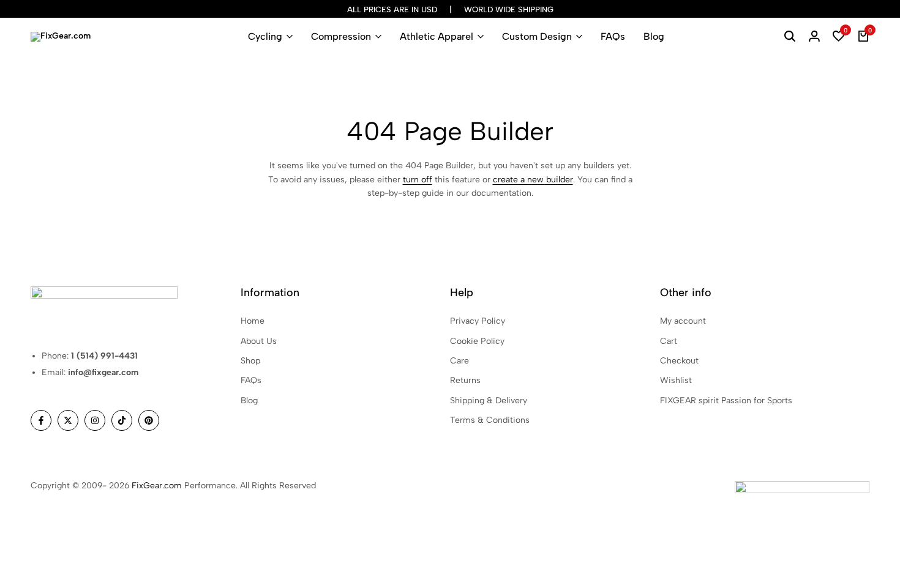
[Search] (790, 36)
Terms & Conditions (490, 420)
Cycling (265, 36)
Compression (341, 36)
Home (252, 321)
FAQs (613, 36)
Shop (250, 361)
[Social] (41, 420)
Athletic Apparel (436, 36)
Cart (668, 341)
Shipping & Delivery (488, 400)
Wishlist (676, 380)
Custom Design (537, 36)
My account (683, 321)
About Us (259, 341)
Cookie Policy (477, 341)
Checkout (679, 361)
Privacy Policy (477, 321)
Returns (465, 380)
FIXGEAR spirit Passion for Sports (726, 400)
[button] (839, 36)
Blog (653, 36)
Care (459, 361)
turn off (417, 179)
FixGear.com (157, 485)
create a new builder (533, 179)
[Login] (814, 36)
